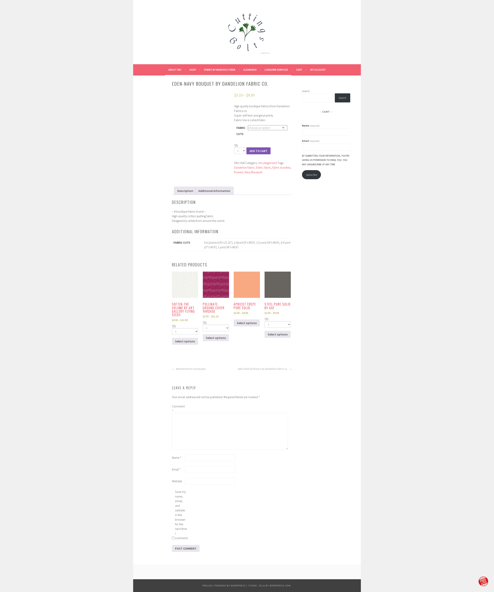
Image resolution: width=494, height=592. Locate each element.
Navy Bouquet (253, 172)
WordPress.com (280, 585)
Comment (178, 408)
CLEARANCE (250, 69)
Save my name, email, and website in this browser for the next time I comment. (181, 515)
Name (176, 457)
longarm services (276, 69)
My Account (318, 69)
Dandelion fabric (244, 167)
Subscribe (311, 175)
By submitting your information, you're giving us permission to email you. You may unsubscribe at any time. (325, 160)
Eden (259, 167)
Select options (185, 341)
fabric (267, 167)
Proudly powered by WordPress (224, 585)
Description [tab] (185, 191)
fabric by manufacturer (219, 69)
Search (306, 91)
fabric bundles (281, 167)
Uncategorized (267, 163)
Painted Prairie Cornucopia (190, 369)
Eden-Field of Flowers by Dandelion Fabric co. (263, 369)
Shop (192, 69)
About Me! (174, 69)
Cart (299, 69)
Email (176, 469)
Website (177, 481)
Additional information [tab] (214, 191)
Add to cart (258, 151)
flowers (238, 172)
